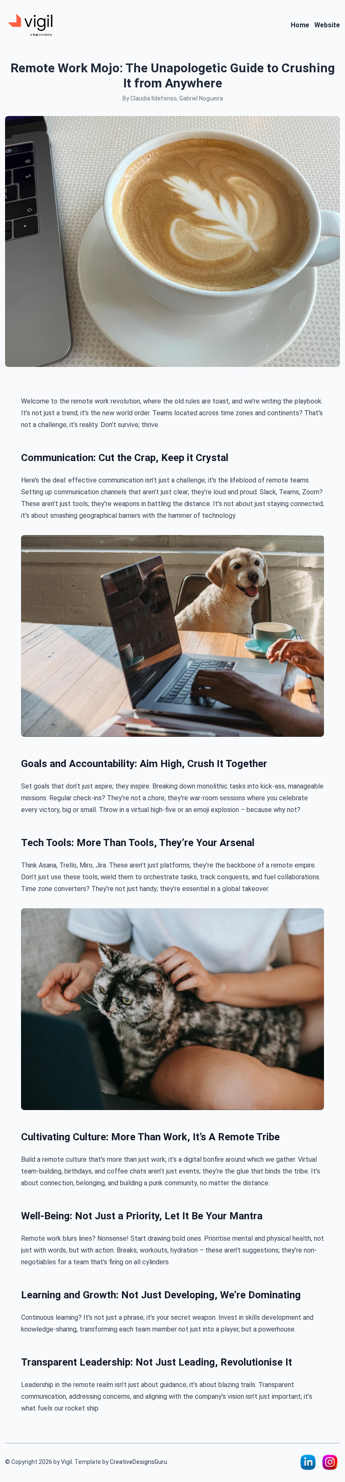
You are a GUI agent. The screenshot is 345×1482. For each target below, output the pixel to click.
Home (300, 25)
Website (327, 25)
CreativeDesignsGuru (138, 1461)
